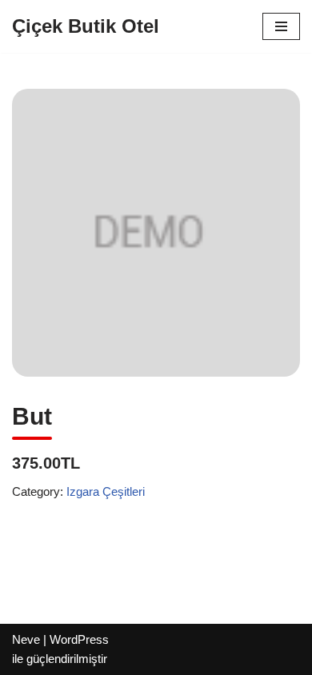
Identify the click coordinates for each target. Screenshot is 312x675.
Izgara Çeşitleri (105, 491)
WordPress (79, 639)
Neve (26, 639)
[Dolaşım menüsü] (281, 26)
